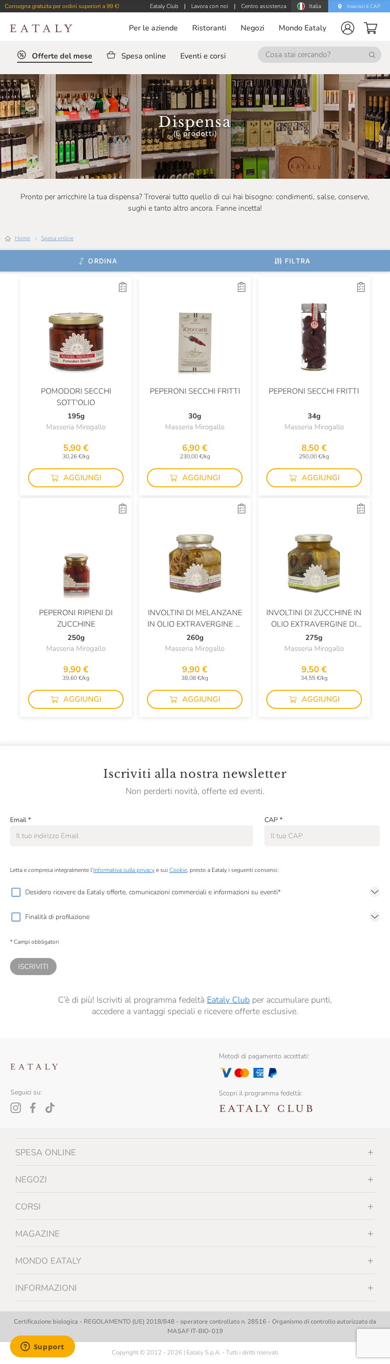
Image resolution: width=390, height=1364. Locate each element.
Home (22, 238)
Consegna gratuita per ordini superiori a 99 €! (62, 6)
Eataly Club (228, 1000)
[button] (348, 28)
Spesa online (57, 238)
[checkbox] (15, 892)
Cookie (178, 870)
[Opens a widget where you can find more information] (42, 1347)
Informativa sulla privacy (124, 870)
